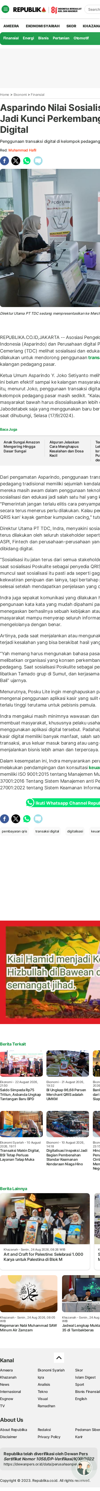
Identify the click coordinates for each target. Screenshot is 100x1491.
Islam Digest (85, 1377)
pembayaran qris (14, 831)
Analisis (44, 1384)
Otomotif (81, 38)
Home (4, 94)
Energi (28, 38)
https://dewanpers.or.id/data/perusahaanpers (41, 1464)
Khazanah (8, 1377)
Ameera (6, 1370)
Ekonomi (20, 94)
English (81, 1398)
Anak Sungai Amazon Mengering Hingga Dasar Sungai (22, 446)
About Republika (13, 1429)
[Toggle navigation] (5, 9)
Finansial (11, 38)
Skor (79, 1370)
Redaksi (44, 1429)
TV (2, 1406)
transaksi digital (47, 831)
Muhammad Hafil (22, 150)
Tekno (43, 1391)
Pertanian (61, 38)
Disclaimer (8, 1437)
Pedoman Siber (87, 1429)
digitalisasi (75, 831)
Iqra (41, 1377)
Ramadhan (46, 1406)
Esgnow (6, 1398)
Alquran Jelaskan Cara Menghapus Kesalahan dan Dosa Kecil (66, 449)
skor (71, 26)
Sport (79, 1384)
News (4, 1384)
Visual (43, 1398)
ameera (11, 26)
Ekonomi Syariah (43, 26)
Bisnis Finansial (87, 1391)
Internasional (10, 1391)
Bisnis (43, 38)
